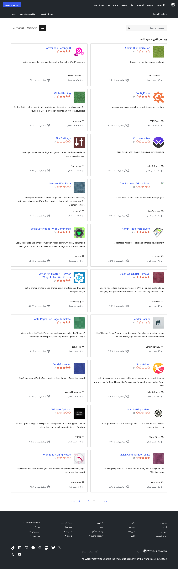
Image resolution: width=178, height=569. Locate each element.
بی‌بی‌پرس (34, 531)
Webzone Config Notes (57, 454)
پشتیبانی (100, 527)
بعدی (73, 501)
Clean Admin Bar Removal (135, 273)
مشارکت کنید (66, 522)
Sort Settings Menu (138, 409)
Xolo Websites (141, 138)
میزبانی (164, 531)
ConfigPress (142, 93)
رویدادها (68, 527)
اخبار (165, 527)
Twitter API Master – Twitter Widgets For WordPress (54, 275)
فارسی (137, 551)
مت (37, 527)
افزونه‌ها (131, 531)
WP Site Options (61, 409)
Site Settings (63, 138)
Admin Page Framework (136, 228)
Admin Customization (137, 48)
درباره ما (163, 522)
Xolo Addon (143, 364)
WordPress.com (31, 522)
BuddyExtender (62, 364)
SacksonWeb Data (60, 183)
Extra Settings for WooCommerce (51, 228)
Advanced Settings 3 (58, 48)
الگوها (132, 536)
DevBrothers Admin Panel (135, 183)
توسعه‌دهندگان (97, 531)
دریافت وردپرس (11, 5)
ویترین (132, 522)
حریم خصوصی (161, 536)
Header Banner (141, 319)
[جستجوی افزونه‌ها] (129, 28)
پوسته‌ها (132, 527)
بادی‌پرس (35, 536)
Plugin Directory (159, 14)
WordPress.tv (96, 536)
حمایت (68, 531)
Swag (68, 536)
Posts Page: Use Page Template (52, 319)
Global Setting (62, 93)
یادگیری (100, 522)
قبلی (105, 501)
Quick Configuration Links (135, 454)
